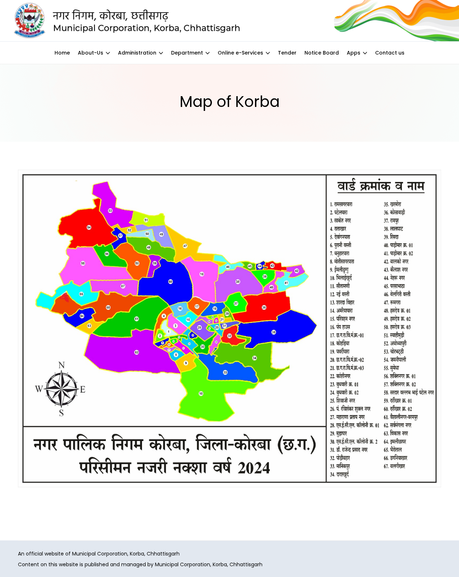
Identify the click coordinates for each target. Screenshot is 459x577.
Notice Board (321, 52)
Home (62, 52)
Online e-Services (240, 52)
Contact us (389, 52)
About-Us (90, 52)
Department (187, 52)
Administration (137, 52)
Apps (353, 52)
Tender (287, 52)
